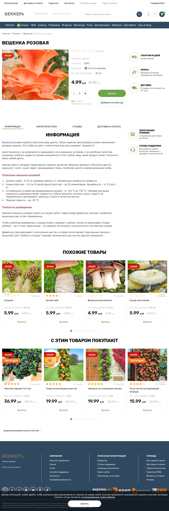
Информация (13, 126)
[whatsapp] (5, 490)
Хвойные (117, 25)
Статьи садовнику (106, 464)
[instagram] (19, 490)
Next (161, 291)
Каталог (10, 25)
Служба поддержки (59, 472)
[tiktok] (47, 490)
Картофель (130, 25)
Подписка (102, 460)
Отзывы (77, 126)
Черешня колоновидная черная (104, 388)
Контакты (69, 3)
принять (84, 503)
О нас (52, 468)
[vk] (33, 490)
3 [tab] (79, 331)
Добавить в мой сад (112, 102)
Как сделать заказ (156, 460)
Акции (24, 25)
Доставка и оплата (33, 3)
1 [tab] (71, 331)
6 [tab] (90, 331)
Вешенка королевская (100, 300)
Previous (7, 291)
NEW (33, 25)
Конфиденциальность (60, 479)
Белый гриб (52, 300)
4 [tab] (83, 331)
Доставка (146, 85)
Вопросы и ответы (156, 476)
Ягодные (67, 25)
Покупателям (11, 3)
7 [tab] (94, 331)
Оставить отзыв (88, 3)
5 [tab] (86, 331)
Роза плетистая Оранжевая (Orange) (144, 390)
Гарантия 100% (154, 472)
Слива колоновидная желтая (61, 388)
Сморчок (8, 300)
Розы (90, 25)
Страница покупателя (108, 468)
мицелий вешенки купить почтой (21, 430)
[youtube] (26, 490)
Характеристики (46, 126)
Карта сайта (103, 472)
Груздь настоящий (139, 300)
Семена (42, 25)
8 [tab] (98, 331)
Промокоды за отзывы (108, 476)
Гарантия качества (156, 468)
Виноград (79, 25)
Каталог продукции (59, 460)
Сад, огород (144, 25)
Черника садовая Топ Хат (17, 388)
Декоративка (102, 25)
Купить (112, 93)
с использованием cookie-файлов (98, 497)
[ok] (40, 490)
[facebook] (12, 490)
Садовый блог (158, 3)
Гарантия (53, 3)
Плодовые (54, 25)
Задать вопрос (109, 3)
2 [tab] (75, 331)
